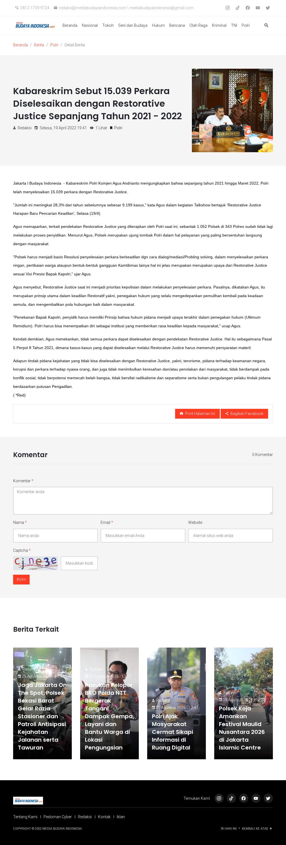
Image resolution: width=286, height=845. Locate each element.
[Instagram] (219, 798)
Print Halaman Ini (199, 413)
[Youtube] (256, 798)
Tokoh (108, 25)
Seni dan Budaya (132, 25)
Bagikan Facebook (246, 413)
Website (195, 522)
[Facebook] (243, 798)
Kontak (104, 817)
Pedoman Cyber (58, 817)
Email (107, 522)
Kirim (21, 579)
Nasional (90, 25)
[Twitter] (268, 798)
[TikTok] (231, 798)
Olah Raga (198, 25)
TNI (234, 25)
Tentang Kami (25, 817)
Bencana (177, 25)
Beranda (70, 25)
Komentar (23, 481)
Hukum (158, 25)
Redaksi (29, 669)
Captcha (22, 550)
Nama (20, 522)
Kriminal (219, 25)
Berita (39, 45)
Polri (246, 25)
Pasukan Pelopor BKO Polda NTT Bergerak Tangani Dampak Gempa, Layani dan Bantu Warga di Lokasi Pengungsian (109, 716)
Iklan (121, 817)
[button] (266, 25)
